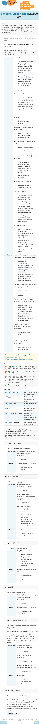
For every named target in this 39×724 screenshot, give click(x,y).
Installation (25, 4)
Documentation (25, 6)
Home (26, 2)
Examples (24, 9)
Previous (3, 722)
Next (36, 722)
